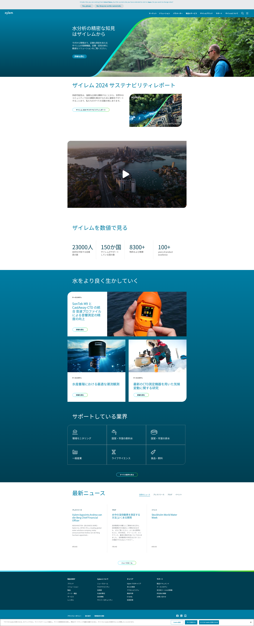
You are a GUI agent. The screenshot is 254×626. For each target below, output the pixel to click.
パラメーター (178, 13)
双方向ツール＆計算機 (164, 590)
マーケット (153, 13)
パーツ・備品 (72, 593)
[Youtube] (185, 616)
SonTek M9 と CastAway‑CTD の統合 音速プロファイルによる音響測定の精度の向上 (86, 311)
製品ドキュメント (163, 583)
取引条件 (88, 616)
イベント (178, 494)
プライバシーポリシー (74, 616)
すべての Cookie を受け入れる (209, 622)
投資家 (99, 590)
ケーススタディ (162, 587)
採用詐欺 (130, 600)
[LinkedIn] (181, 616)
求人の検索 (131, 587)
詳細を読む (79, 56)
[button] (127, 174)
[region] (127, 622)
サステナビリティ (103, 587)
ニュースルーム (102, 583)
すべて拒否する (191, 622)
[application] (127, 174)
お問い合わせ (161, 596)
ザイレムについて (231, 13)
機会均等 (130, 593)
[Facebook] (177, 616)
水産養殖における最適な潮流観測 (95, 384)
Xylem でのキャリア (134, 583)
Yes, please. (86, 6)
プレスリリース (158, 494)
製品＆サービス (191, 13)
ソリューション (164, 13)
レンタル (70, 600)
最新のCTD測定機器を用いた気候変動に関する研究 (156, 386)
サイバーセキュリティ (105, 600)
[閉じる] (251, 622)
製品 (69, 590)
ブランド (70, 583)
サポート (219, 13)
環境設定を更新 (99, 616)
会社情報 (100, 596)
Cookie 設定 (177, 622)
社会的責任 (101, 593)
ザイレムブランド (206, 13)
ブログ (169, 494)
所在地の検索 (161, 593)
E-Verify (129, 596)
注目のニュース (144, 494)
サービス (70, 596)
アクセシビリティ (133, 590)
